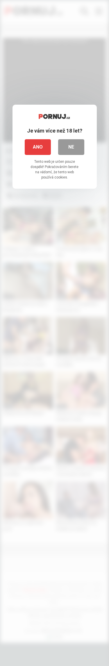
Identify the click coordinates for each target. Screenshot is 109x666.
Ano (38, 147)
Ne (71, 147)
